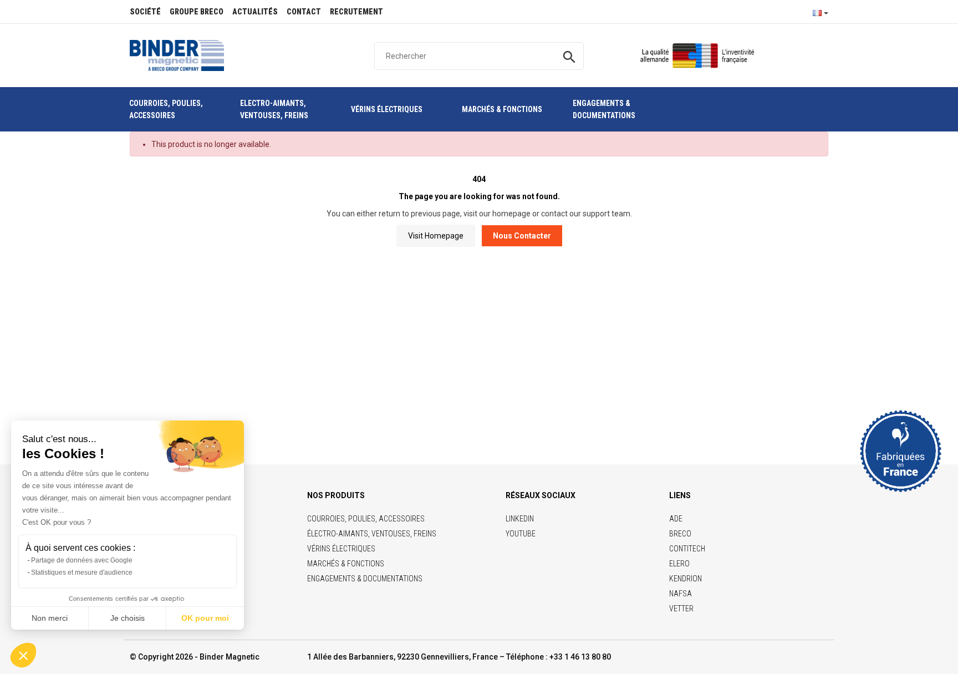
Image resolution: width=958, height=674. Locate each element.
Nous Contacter (522, 235)
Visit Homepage (435, 235)
